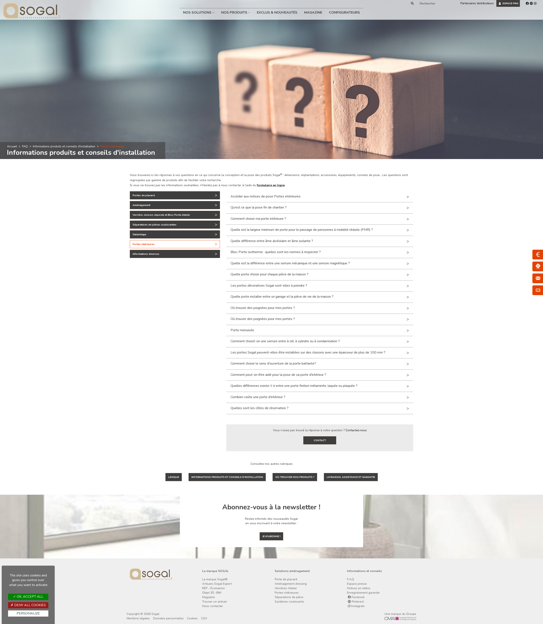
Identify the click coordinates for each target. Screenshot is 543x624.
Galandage (139, 234)
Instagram (357, 606)
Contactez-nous (356, 430)
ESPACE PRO (510, 3)
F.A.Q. (350, 579)
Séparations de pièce (289, 597)
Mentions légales (138, 618)
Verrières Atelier (286, 588)
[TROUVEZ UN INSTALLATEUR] (537, 266)
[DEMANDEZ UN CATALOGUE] (537, 290)
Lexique (173, 477)
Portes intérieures (144, 244)
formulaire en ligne (271, 185)
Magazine (313, 12)
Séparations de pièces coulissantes (154, 224)
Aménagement (141, 205)
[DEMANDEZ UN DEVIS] (537, 254)
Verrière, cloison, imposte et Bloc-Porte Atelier (161, 215)
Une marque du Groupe (400, 614)
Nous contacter (212, 606)
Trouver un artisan (214, 602)
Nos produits (234, 12)
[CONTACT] (537, 278)
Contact (320, 440)
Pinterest (357, 602)
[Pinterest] (531, 3)
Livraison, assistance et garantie (351, 477)
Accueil (12, 146)
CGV (204, 618)
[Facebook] (527, 3)
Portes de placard (144, 195)
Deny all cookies (29, 605)
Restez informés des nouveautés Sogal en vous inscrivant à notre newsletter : (271, 521)
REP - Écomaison (213, 588)
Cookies (192, 618)
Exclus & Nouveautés (277, 12)
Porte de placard (286, 579)
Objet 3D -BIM (211, 593)
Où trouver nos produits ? (294, 477)
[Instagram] (535, 3)
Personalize (28, 613)
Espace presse (357, 584)
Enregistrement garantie (363, 593)
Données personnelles (168, 618)
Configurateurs (344, 12)
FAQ (25, 146)
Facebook (358, 597)
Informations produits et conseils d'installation (64, 146)
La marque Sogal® (215, 579)
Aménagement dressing (291, 584)
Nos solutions (197, 12)
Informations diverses (146, 254)
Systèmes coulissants (289, 602)
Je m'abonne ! (271, 536)
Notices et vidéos (358, 588)
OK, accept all (29, 596)
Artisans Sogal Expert (217, 584)
